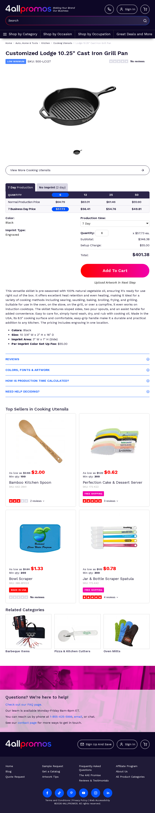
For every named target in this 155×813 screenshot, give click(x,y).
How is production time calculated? (37, 380)
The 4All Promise (90, 775)
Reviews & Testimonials (94, 780)
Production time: (93, 218)
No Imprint (52, 187)
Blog (8, 771)
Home (9, 766)
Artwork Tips (50, 776)
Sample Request (52, 766)
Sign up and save (99, 744)
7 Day (20, 187)
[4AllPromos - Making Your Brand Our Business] (28, 9)
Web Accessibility (99, 800)
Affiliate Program (126, 766)
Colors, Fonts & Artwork (27, 370)
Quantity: (88, 233)
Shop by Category (23, 34)
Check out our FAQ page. (23, 704)
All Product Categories (130, 776)
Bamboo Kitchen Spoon (30, 482)
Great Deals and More (134, 34)
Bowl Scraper (21, 579)
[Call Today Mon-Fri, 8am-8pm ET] (109, 9)
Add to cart (115, 270)
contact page (27, 722)
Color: (9, 218)
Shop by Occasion (57, 34)
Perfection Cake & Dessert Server (112, 482)
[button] (77, 152)
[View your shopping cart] (145, 9)
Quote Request (15, 776)
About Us (122, 771)
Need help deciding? (22, 391)
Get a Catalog (51, 771)
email (78, 716)
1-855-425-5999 (61, 716)
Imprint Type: (15, 230)
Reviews (12, 359)
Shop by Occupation (94, 34)
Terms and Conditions (57, 800)
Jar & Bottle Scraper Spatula (108, 579)
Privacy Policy (79, 800)
